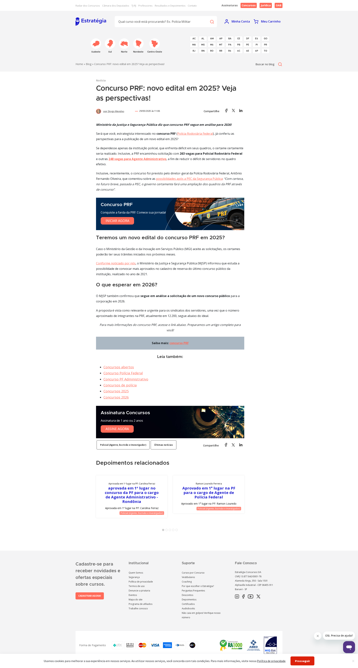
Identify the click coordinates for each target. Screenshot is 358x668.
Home (79, 64)
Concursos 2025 (116, 391)
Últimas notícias (163, 444)
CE (238, 38)
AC (194, 38)
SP (256, 51)
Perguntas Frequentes (193, 590)
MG (203, 45)
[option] (131, 496)
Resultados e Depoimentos (170, 5)
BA (229, 38)
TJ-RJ (133, 5)
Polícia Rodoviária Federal (195, 134)
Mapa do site (135, 599)
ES (256, 38)
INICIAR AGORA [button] (117, 220)
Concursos (249, 5)
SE (247, 51)
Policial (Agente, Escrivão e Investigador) (123, 444)
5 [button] (177, 531)
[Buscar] (211, 21)
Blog (88, 64)
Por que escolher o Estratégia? (198, 586)
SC (238, 51)
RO (211, 51)
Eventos (133, 595)
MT (220, 45)
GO (265, 38)
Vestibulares (188, 577)
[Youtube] (250, 596)
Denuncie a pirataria (139, 590)
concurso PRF (179, 343)
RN (203, 51)
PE (247, 45)
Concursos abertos (118, 367)
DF (247, 38)
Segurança (134, 577)
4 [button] (174, 531)
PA (229, 45)
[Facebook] (243, 596)
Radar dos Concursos (88, 5)
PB (238, 45)
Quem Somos (136, 572)
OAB (278, 5)
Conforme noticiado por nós (116, 263)
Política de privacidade (141, 581)
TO (265, 51)
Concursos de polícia (120, 385)
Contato (192, 5)
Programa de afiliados (140, 604)
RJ (194, 51)
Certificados (188, 604)
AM (212, 38)
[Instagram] (237, 596)
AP (220, 38)
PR (265, 45)
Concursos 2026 (116, 397)
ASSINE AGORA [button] (117, 429)
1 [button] (164, 531)
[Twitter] (258, 596)
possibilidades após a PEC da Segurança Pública (189, 179)
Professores (145, 5)
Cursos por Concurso (193, 572)
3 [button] (170, 531)
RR (220, 51)
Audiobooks (188, 608)
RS (229, 51)
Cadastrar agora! (89, 595)
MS (211, 45)
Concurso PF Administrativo (125, 379)
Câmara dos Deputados (115, 5)
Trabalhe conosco (138, 608)
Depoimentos (189, 599)
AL (202, 38)
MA (194, 45)
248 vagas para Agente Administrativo (137, 159)
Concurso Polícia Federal (123, 373)
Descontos (187, 595)
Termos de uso (137, 586)
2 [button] (167, 531)
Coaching (187, 581)
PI (257, 45)
